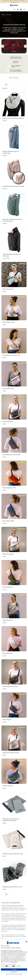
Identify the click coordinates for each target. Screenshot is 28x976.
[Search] (14, 9)
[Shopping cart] (20, 9)
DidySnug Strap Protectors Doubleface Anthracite (11, 819)
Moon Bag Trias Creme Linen (11, 355)
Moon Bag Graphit (8, 521)
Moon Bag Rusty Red (9, 487)
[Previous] (2, 46)
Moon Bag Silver (8, 620)
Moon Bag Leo (7, 719)
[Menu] (2, 9)
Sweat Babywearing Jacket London (13, 186)
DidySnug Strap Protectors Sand (13, 853)
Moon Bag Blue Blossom (10, 686)
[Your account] (17, 9)
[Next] (25, 46)
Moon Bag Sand (7, 653)
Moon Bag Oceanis (8, 388)
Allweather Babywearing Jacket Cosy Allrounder (12, 220)
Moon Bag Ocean (8, 289)
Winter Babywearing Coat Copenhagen (11, 152)
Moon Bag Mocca (8, 421)
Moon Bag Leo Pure (9, 322)
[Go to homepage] (14, 5)
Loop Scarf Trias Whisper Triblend (13, 118)
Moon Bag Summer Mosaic (11, 752)
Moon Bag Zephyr (8, 554)
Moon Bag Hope (8, 785)
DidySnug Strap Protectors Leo (12, 887)
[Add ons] (14, 46)
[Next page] (21, 84)
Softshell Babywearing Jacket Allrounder (12, 255)
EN (24, 9)
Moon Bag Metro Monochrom (12, 454)
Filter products (14, 77)
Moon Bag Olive (8, 587)
